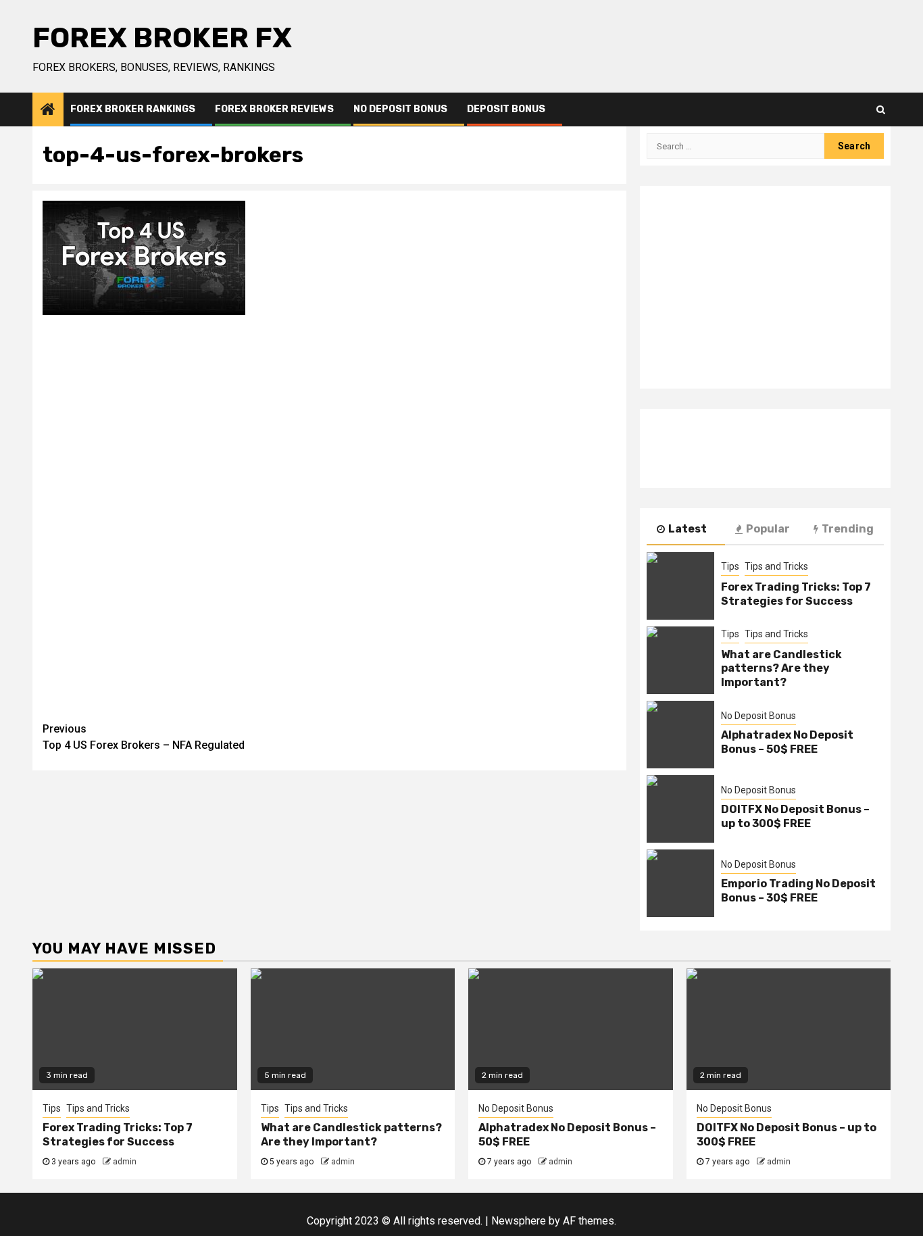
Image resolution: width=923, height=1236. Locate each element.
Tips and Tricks (776, 566)
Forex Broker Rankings (132, 109)
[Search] (880, 109)
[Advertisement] (329, 419)
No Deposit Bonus (400, 109)
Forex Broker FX (162, 38)
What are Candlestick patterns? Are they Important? (781, 668)
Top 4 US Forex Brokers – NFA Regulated (144, 736)
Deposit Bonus (506, 109)
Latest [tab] (687, 528)
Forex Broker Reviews (274, 109)
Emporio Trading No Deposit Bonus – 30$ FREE (798, 890)
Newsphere (518, 1220)
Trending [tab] (848, 528)
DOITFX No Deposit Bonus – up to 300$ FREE (795, 816)
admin (124, 1161)
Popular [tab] (768, 528)
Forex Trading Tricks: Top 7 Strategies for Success (796, 594)
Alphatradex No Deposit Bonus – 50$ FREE (787, 742)
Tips (730, 566)
